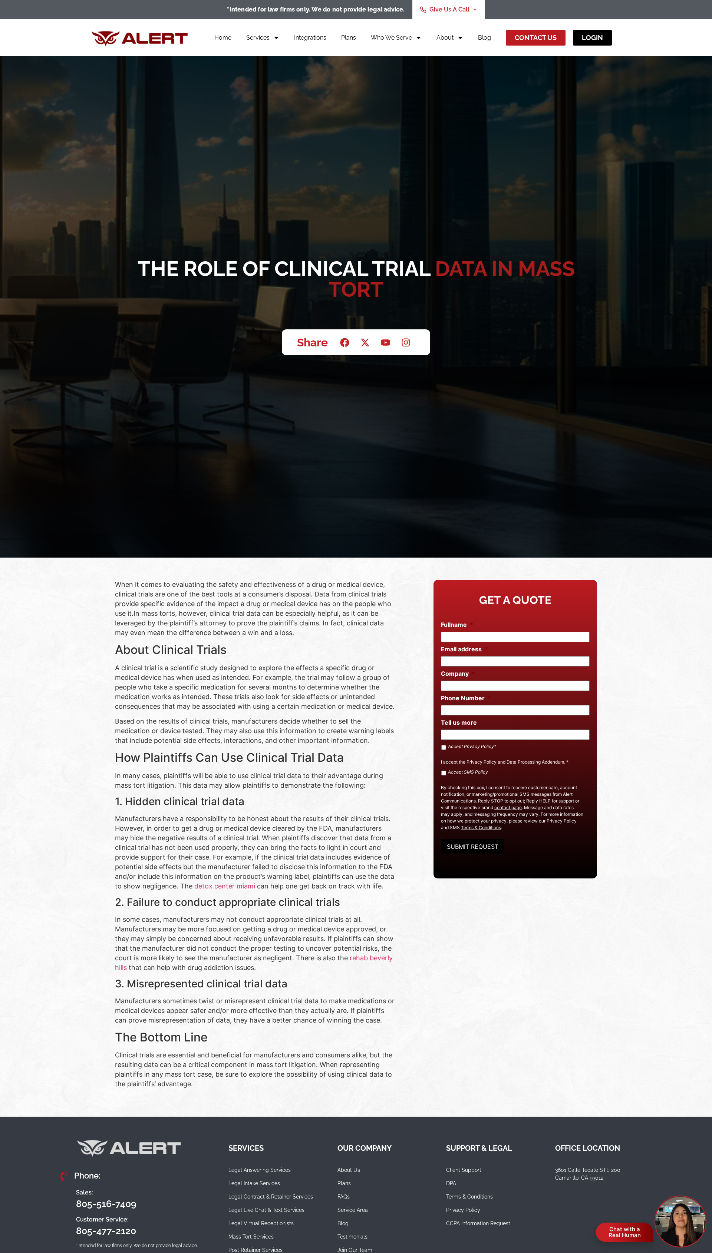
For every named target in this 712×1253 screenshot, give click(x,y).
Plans (348, 37)
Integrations (310, 37)
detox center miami (224, 886)
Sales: (84, 1192)
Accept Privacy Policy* (472, 746)
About (445, 37)
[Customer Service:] (64, 1225)
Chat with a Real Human (625, 1232)
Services (258, 37)
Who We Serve (391, 37)
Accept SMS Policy (468, 772)
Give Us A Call (449, 9)
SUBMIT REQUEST (472, 846)
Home (222, 37)
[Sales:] (64, 1198)
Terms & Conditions (481, 827)
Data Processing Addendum (535, 762)
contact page (508, 807)
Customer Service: (102, 1219)
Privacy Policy (482, 762)
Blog (484, 37)
